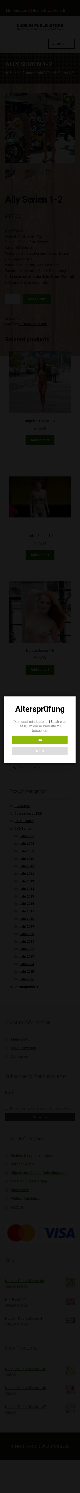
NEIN (40, 751)
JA (40, 740)
